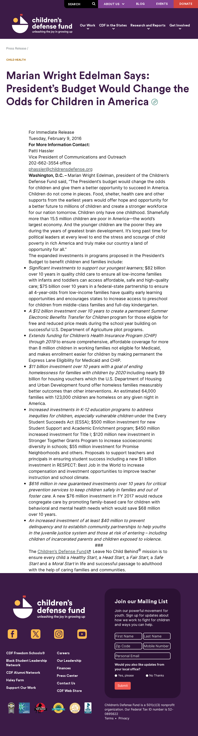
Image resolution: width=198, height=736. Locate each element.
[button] (155, 102)
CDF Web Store (69, 691)
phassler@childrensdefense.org (60, 169)
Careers (63, 653)
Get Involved (179, 25)
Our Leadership (69, 660)
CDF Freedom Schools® (25, 653)
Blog (140, 4)
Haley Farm (15, 680)
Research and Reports (148, 25)
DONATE (185, 4)
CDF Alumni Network (23, 672)
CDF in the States (113, 25)
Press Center (67, 675)
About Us (112, 4)
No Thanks (156, 675)
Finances (64, 668)
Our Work (87, 25)
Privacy (124, 718)
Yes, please (126, 675)
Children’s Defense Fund (62, 551)
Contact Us (66, 683)
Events (162, 4)
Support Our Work (21, 687)
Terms (109, 718)
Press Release (16, 48)
